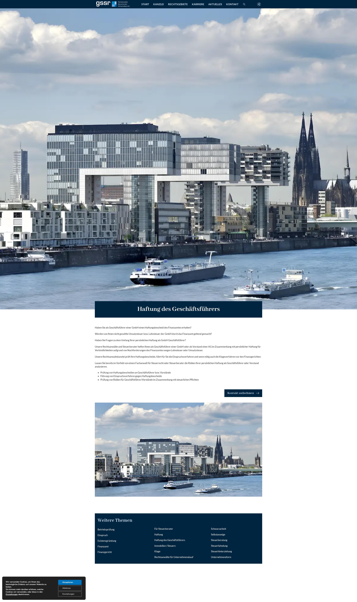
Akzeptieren (67, 582)
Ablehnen (66, 588)
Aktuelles (215, 4)
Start (145, 4)
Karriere (198, 4)
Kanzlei (158, 4)
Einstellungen (12, 594)
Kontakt (232, 4)
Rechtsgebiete (178, 4)
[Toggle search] (244, 4)
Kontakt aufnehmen (240, 393)
